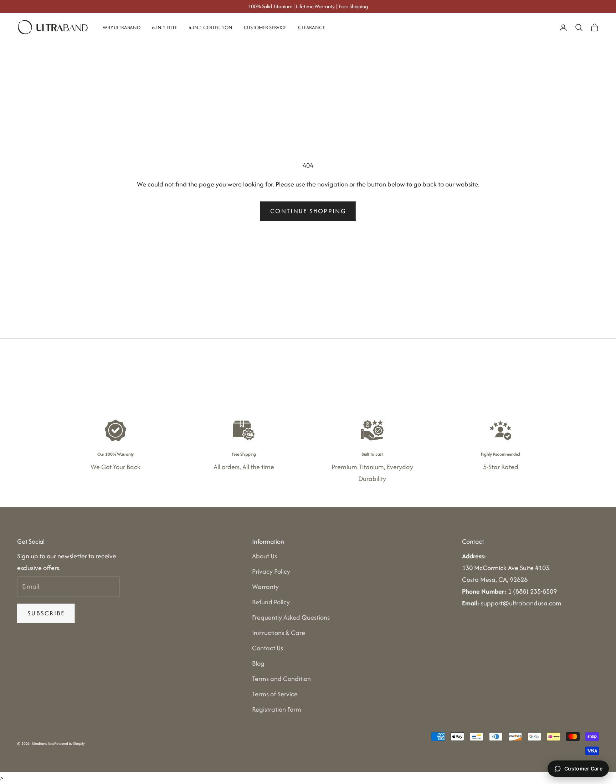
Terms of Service (275, 694)
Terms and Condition (281, 678)
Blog (258, 663)
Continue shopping (308, 210)
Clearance (311, 27)
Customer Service (265, 27)
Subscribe (46, 613)
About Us (264, 556)
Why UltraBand (121, 27)
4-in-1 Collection (210, 27)
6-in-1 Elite (164, 27)
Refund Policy (271, 602)
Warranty (265, 586)
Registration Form (276, 709)
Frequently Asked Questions (291, 617)
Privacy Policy (271, 571)
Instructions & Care (278, 632)
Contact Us (267, 648)
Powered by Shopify (69, 743)
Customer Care (583, 768)
